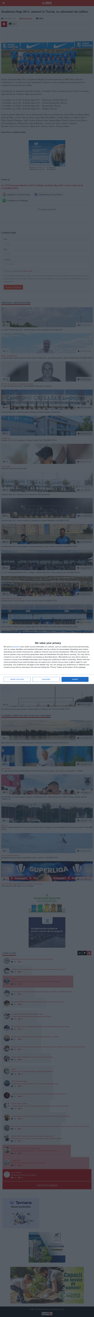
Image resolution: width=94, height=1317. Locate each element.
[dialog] (47, 658)
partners (16, 647)
